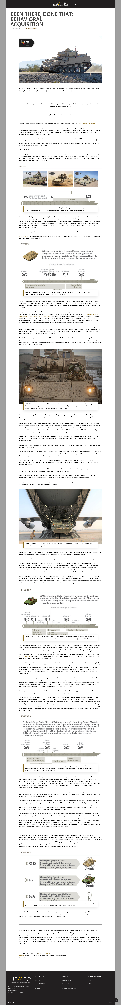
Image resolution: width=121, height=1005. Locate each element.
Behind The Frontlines (40, 4)
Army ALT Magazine (31, 28)
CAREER (28, 4)
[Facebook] (110, 1002)
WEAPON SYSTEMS (67, 980)
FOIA (36, 991)
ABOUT (81, 4)
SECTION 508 (38, 980)
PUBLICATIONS (66, 983)
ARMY (89, 980)
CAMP (89, 983)
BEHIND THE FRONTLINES (69, 989)
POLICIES (88, 4)
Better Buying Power (24, 656)
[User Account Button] (112, 4)
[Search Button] (106, 4)
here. (51, 958)
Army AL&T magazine (44, 953)
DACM (20, 4)
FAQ (74, 4)
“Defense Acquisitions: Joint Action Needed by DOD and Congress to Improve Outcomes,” (61, 340)
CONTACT (64, 986)
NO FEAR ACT (38, 986)
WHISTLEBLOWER (40, 983)
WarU (89, 986)
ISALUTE (37, 989)
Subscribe (22, 955)
